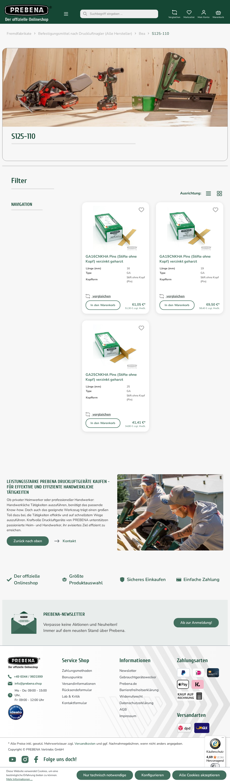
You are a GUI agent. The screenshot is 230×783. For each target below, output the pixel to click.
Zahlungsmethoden (77, 670)
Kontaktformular (74, 703)
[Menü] (66, 14)
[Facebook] (36, 759)
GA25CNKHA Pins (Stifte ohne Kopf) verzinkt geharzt (111, 377)
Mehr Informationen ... (19, 779)
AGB (123, 709)
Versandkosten (85, 744)
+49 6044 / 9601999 (28, 676)
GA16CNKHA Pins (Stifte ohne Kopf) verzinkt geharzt (111, 259)
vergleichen (101, 296)
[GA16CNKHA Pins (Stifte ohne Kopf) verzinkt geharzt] (116, 228)
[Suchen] (85, 14)
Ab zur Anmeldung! (196, 622)
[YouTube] (12, 759)
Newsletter (127, 670)
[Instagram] (25, 759)
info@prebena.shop (28, 683)
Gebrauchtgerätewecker (137, 677)
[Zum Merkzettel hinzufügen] (140, 209)
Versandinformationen (79, 683)
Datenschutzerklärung (136, 703)
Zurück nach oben (27, 541)
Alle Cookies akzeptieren (199, 775)
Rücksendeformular (77, 690)
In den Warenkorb (103, 305)
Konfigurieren (153, 775)
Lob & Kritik (71, 696)
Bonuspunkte (72, 677)
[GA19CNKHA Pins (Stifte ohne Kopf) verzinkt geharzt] (189, 228)
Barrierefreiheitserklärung (139, 690)
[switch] (215, 766)
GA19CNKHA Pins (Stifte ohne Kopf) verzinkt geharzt (185, 259)
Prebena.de (128, 683)
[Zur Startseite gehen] (28, 13)
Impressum (127, 716)
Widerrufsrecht (131, 696)
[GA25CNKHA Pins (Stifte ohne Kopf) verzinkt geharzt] (116, 346)
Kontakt (69, 541)
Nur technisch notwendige (104, 775)
